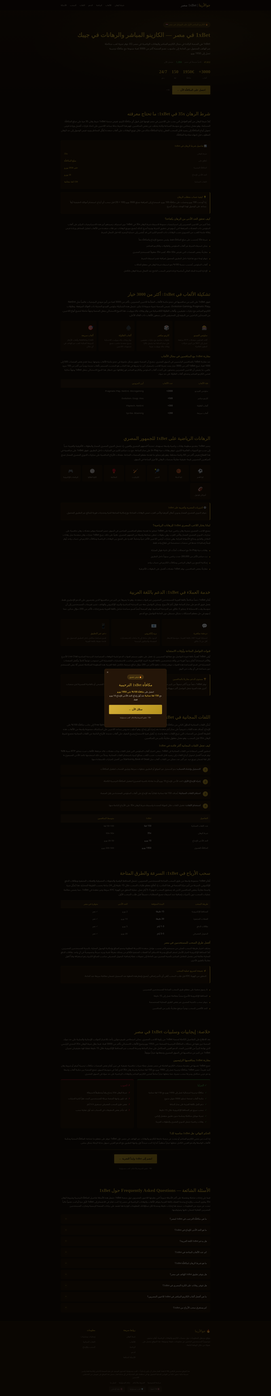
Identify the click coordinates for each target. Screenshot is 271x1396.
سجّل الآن (137, 709)
